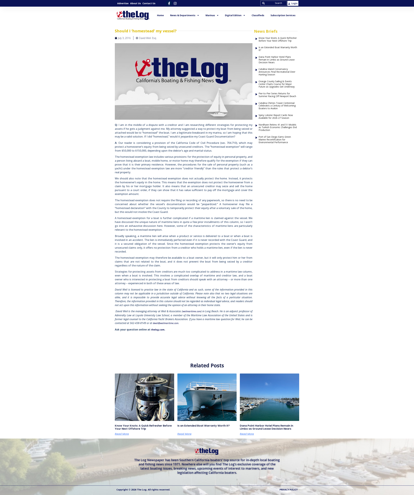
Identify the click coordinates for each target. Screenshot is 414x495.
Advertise (123, 3)
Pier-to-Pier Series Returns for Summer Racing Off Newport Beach (277, 95)
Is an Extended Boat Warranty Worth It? (278, 49)
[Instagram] (175, 3)
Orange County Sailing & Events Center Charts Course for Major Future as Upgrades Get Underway (277, 84)
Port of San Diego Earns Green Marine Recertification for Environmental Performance (275, 140)
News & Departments (182, 15)
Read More (122, 434)
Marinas (210, 15)
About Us (135, 3)
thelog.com (157, 329)
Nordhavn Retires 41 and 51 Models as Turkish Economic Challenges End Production (278, 127)
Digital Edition (233, 15)
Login (294, 3)
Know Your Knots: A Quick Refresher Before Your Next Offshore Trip (278, 39)
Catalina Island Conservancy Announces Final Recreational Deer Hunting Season (277, 72)
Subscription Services (283, 15)
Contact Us (148, 3)
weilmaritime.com (192, 311)
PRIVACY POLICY (289, 489)
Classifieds (258, 15)
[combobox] (273, 3)
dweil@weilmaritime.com (165, 323)
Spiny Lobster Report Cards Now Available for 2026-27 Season (276, 116)
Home (160, 15)
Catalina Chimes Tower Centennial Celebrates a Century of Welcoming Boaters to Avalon (277, 106)
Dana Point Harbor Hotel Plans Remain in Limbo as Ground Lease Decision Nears (277, 60)
